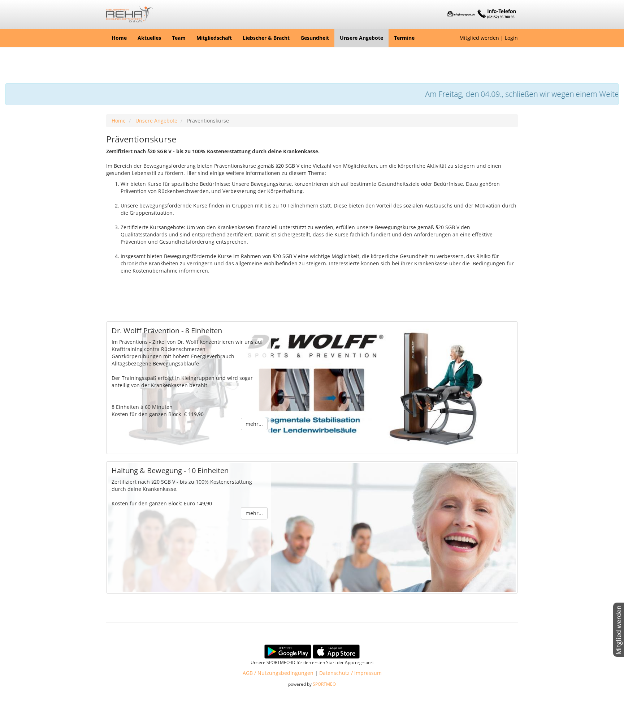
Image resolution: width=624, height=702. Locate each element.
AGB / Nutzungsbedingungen (278, 672)
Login (511, 37)
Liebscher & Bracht (266, 37)
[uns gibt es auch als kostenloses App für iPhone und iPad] (336, 650)
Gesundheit (314, 37)
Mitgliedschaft (214, 37)
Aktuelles (149, 37)
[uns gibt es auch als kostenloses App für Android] (287, 650)
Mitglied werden (479, 37)
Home (119, 37)
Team (179, 37)
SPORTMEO (324, 684)
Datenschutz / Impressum (350, 672)
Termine (404, 37)
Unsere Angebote (361, 37)
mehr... (254, 423)
